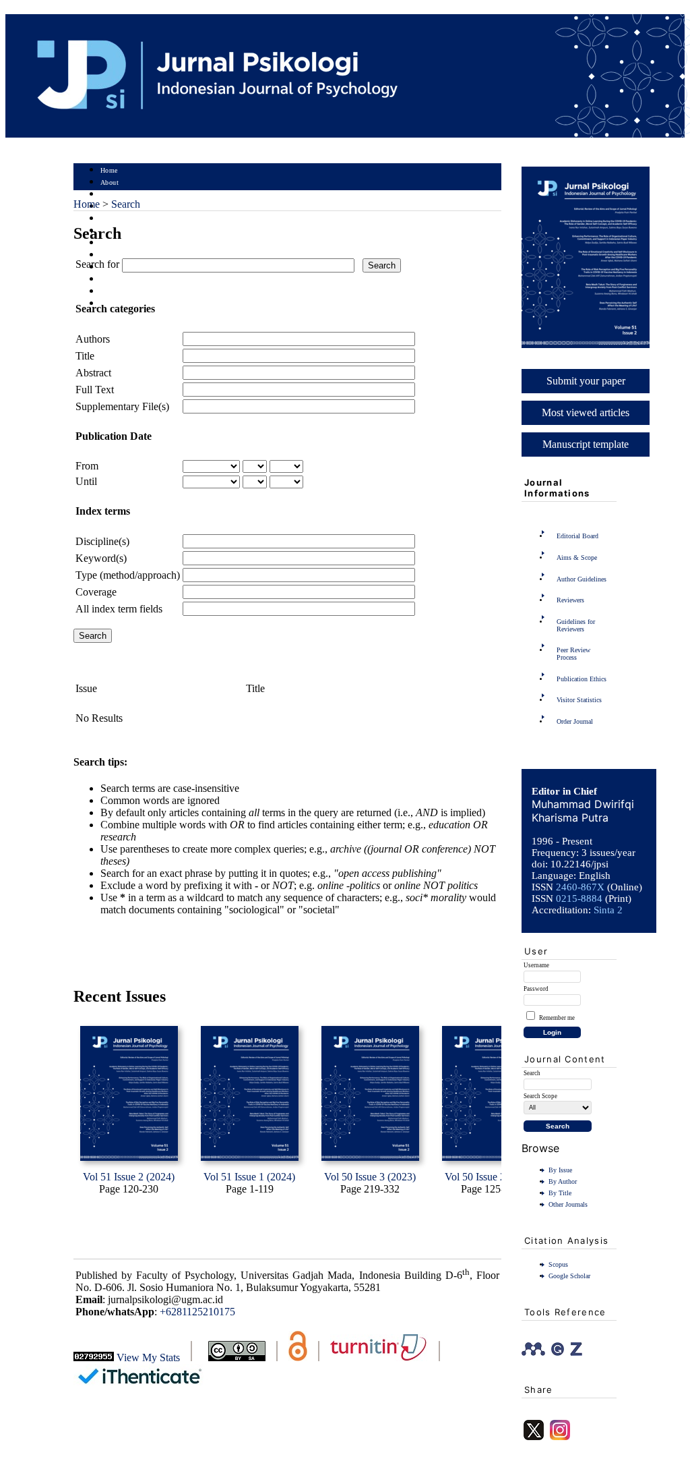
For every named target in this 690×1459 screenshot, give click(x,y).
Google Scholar (569, 1276)
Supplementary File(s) (122, 406)
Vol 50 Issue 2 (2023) (490, 1176)
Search (110, 219)
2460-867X (580, 887)
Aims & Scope (577, 557)
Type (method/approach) (127, 575)
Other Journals (568, 1204)
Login (109, 194)
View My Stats (148, 1357)
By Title (559, 1193)
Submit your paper (585, 381)
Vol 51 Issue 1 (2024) (249, 1176)
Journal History (124, 279)
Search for (97, 264)
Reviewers (570, 600)
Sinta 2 (608, 910)
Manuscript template (585, 444)
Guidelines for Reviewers (576, 625)
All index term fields (118, 608)
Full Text (94, 389)
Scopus (558, 1264)
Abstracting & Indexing (136, 291)
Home (109, 170)
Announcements (124, 255)
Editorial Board (577, 536)
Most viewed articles (585, 412)
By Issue (560, 1170)
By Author (562, 1181)
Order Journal (575, 721)
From (86, 465)
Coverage (96, 592)
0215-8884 (579, 898)
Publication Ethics (581, 679)
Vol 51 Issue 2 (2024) (129, 1176)
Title (84, 356)
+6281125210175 (197, 1311)
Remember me (557, 1017)
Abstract (93, 372)
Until (86, 481)
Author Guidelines (581, 579)
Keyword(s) (101, 558)
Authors (92, 339)
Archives (113, 243)
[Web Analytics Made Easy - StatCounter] (93, 1357)
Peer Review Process (573, 653)
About (109, 182)
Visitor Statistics (579, 700)
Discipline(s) (102, 541)
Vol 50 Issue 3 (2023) (370, 1176)
